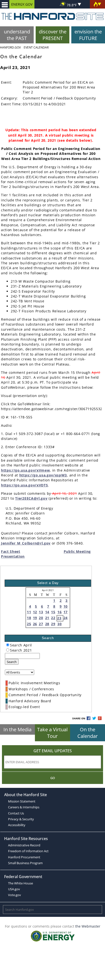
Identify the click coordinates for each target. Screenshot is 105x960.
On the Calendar (87, 732)
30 (59, 624)
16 (59, 612)
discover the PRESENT (52, 34)
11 (29, 612)
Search (12, 662)
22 (53, 617)
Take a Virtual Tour (52, 732)
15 (53, 612)
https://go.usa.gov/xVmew (25, 470)
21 (47, 617)
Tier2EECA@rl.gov (31, 498)
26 (35, 624)
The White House (20, 883)
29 (53, 624)
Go (52, 778)
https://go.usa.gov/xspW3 (43, 475)
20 (41, 617)
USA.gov (14, 889)
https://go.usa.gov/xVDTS (24, 485)
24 (65, 617)
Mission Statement (21, 801)
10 (65, 606)
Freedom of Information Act (28, 851)
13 (41, 612)
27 (41, 624)
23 (59, 618)
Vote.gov (14, 895)
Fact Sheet (10, 551)
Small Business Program (25, 863)
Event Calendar (36, 47)
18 (29, 617)
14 (47, 612)
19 (35, 617)
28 (47, 624)
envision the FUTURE (88, 34)
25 (29, 624)
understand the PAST (17, 34)
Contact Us (16, 813)
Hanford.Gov (10, 47)
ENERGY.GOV (21, 4)
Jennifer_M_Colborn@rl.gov (26, 543)
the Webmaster (87, 926)
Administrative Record (24, 845)
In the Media (17, 729)
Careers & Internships (23, 807)
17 (65, 612)
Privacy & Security (21, 819)
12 (35, 612)
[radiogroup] (7, 644)
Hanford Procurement (24, 857)
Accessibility (16, 825)
